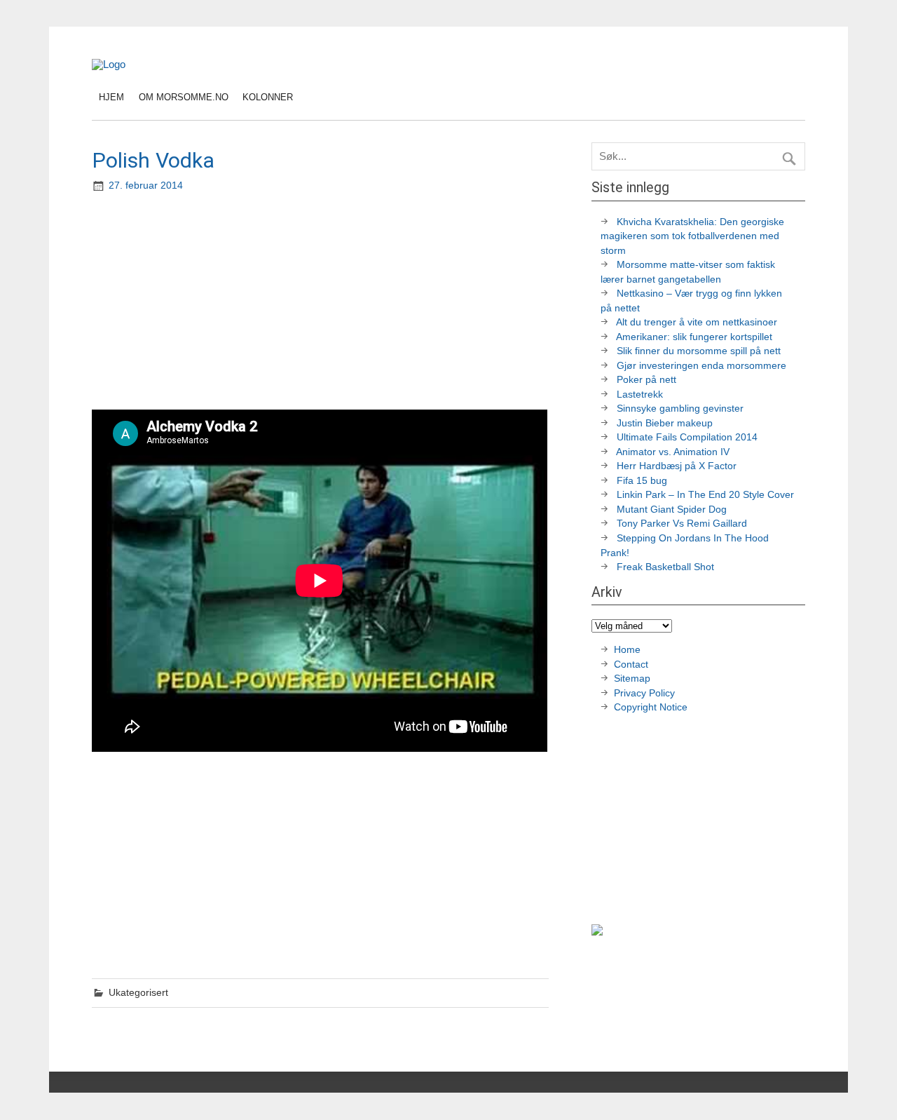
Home (627, 650)
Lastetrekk (640, 394)
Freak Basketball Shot (665, 567)
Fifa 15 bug (642, 480)
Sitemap (632, 678)
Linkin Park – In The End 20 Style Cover (705, 495)
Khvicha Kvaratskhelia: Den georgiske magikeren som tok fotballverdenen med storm (692, 236)
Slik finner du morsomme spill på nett (699, 351)
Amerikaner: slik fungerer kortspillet (694, 337)
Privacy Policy (646, 693)
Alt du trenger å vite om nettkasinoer (696, 322)
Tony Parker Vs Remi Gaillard (682, 523)
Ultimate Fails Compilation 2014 (687, 437)
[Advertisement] (321, 302)
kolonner (267, 97)
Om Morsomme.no (183, 97)
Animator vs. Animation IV (673, 452)
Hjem (111, 97)
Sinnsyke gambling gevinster (680, 408)
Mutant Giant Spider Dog (672, 509)
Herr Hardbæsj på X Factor (677, 466)
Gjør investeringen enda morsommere (701, 365)
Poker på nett (646, 380)
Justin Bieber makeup (665, 423)
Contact (631, 664)
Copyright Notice (650, 707)
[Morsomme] (108, 64)
